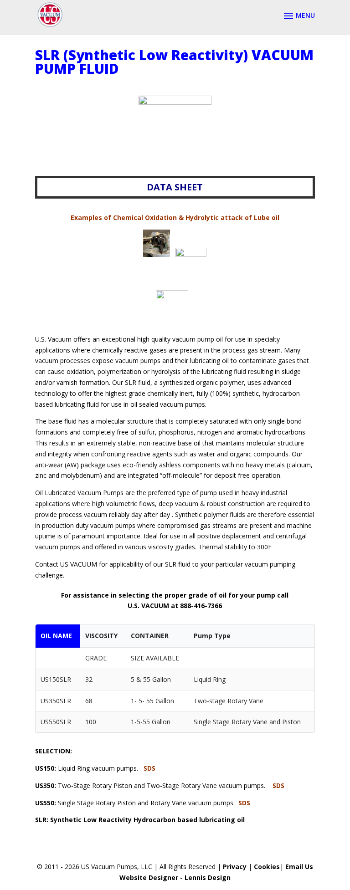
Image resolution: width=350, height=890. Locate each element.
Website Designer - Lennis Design (175, 877)
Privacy (235, 866)
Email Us (299, 866)
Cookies (267, 866)
